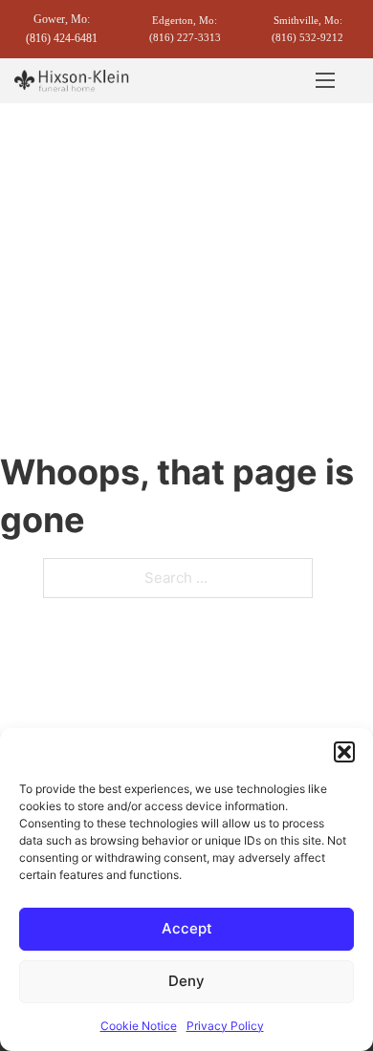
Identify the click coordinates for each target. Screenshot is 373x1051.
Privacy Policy (225, 1026)
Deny (186, 981)
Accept (187, 928)
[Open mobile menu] (325, 80)
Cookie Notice (138, 1026)
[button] (344, 751)
